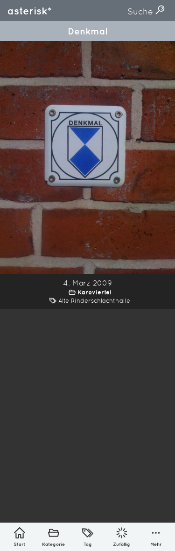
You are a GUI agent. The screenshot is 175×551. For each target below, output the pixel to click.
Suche (141, 11)
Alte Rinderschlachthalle (94, 300)
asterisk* (29, 11)
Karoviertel (94, 292)
